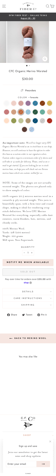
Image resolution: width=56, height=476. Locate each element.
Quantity (28, 247)
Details (28, 291)
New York (42, 121)
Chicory (35, 103)
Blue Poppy (28, 112)
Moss (14, 121)
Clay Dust (7, 121)
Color (28, 97)
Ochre (50, 103)
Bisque (14, 112)
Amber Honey (28, 121)
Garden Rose (50, 121)
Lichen (21, 121)
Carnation (14, 103)
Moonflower (7, 103)
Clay (50, 112)
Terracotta (21, 112)
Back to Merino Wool (30, 338)
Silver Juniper (42, 112)
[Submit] (43, 464)
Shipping (28, 305)
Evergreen (35, 112)
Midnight (35, 121)
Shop (27, 435)
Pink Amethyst (7, 112)
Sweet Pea (32, 129)
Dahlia (42, 103)
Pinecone (24, 129)
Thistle (28, 103)
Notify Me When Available (28, 262)
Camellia (21, 103)
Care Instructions (28, 298)
